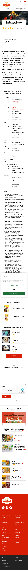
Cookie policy (5, 563)
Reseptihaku (17, 517)
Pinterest (17, 542)
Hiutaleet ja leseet (5, 537)
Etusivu (7, 8)
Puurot (16, 529)
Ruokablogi (4, 522)
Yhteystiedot (4, 557)
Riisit (3, 548)
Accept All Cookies (14, 293)
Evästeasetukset (18, 560)
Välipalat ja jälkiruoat (19, 522)
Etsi (20, 2)
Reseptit (12, 8)
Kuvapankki (4, 529)
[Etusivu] (6, 4)
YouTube (10, 507)
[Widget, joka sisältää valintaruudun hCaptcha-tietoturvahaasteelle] (13, 391)
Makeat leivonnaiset (20, 8)
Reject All (14, 289)
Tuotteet (3, 520)
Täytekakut (6, 10)
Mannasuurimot (5, 543)
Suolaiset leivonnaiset (19, 527)
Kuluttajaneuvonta (6, 524)
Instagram (7, 507)
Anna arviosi (20, 28)
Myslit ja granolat (5, 546)
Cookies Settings (14, 285)
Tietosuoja (4, 560)
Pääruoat (17, 520)
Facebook (3, 507)
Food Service (7, 566)
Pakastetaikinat (5, 550)
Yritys (3, 527)
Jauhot (3, 535)
